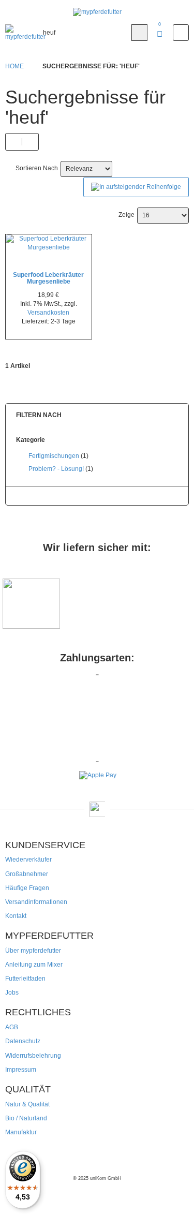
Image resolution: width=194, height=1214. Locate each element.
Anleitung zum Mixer (34, 964)
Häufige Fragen (27, 888)
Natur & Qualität (27, 1104)
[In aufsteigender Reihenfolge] (136, 187)
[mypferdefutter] (97, 12)
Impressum (20, 1069)
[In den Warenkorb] (47, 244)
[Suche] (139, 32)
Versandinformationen (36, 902)
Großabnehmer (26, 874)
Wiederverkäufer (28, 859)
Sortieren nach (37, 168)
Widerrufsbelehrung (33, 1055)
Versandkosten (48, 312)
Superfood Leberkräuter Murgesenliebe (48, 278)
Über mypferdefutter (33, 950)
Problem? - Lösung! (56, 468)
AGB (11, 1027)
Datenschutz (22, 1041)
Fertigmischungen (53, 456)
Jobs (12, 992)
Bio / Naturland (26, 1118)
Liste (30, 141)
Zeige (126, 214)
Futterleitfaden (25, 978)
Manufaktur (21, 1132)
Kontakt (15, 916)
